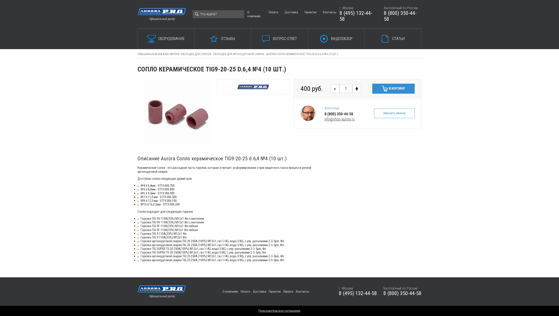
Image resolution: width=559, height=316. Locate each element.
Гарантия (310, 12)
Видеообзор (341, 38)
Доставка (291, 12)
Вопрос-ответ (285, 38)
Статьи (398, 38)
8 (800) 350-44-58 (400, 16)
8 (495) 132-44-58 (356, 16)
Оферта (288, 292)
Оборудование (171, 38)
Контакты (329, 12)
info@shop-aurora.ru (339, 119)
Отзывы (228, 38)
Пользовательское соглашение (279, 311)
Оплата (273, 12)
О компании (253, 14)
